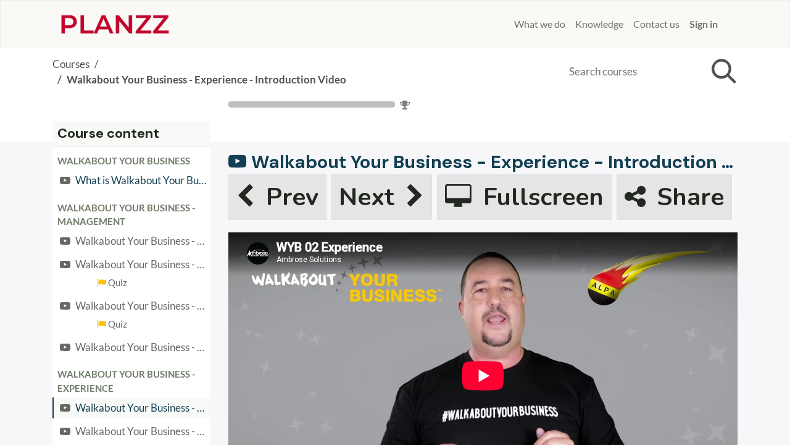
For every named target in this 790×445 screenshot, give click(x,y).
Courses (70, 63)
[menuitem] (504, 24)
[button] (131, 160)
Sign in (703, 24)
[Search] (721, 72)
